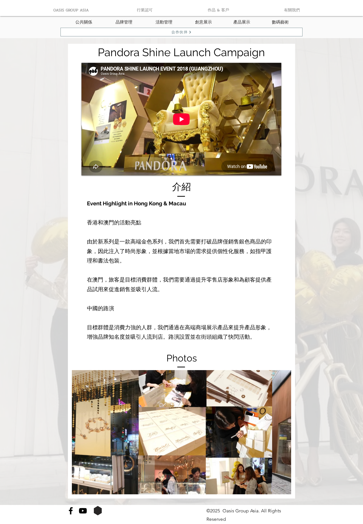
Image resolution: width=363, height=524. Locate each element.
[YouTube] (83, 511)
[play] (286, 490)
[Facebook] (71, 511)
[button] (181, 432)
